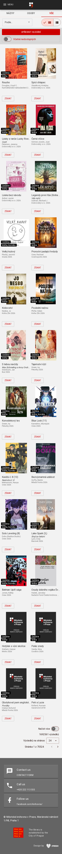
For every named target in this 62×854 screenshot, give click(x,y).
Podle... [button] (9, 22)
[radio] (47, 22)
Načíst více (44, 728)
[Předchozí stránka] (52, 747)
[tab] (10, 13)
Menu (8, 4)
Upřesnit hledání (31, 32)
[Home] (31, 5)
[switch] (7, 39)
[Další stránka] (58, 747)
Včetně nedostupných (24, 39)
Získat (8, 98)
